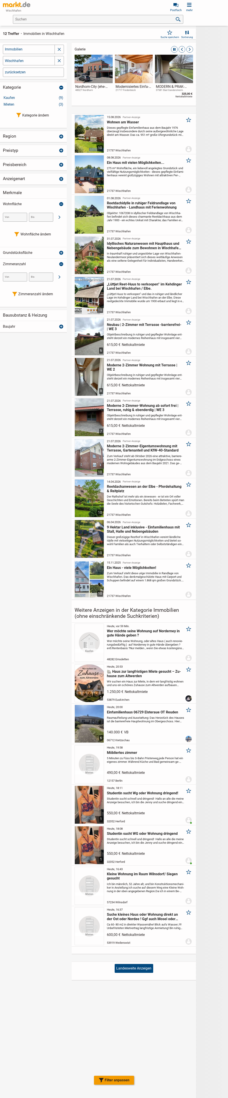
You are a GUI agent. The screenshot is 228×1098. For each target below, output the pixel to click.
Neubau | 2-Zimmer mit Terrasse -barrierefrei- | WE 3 (144, 327)
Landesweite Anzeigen (133, 968)
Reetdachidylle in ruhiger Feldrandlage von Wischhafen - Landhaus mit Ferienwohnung (142, 205)
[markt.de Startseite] (16, 4)
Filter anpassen (117, 1080)
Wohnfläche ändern (35, 234)
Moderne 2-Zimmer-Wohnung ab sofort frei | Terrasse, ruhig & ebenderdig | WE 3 (142, 407)
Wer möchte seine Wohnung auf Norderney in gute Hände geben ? (143, 633)
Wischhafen (14, 61)
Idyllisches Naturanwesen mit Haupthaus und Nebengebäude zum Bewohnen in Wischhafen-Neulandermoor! (144, 245)
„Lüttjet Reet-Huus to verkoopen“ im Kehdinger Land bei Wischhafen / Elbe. (144, 286)
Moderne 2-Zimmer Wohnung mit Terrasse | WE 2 (142, 367)
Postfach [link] (176, 10)
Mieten (33, 104)
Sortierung (187, 37)
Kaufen (33, 98)
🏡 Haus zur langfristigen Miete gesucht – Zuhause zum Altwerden (144, 673)
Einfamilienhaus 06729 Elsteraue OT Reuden (142, 712)
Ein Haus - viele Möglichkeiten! (131, 568)
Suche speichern (170, 37)
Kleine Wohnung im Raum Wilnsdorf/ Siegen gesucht (142, 876)
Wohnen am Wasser (123, 122)
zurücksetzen (15, 72)
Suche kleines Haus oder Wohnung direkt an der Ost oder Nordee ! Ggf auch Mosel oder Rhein (142, 916)
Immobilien (13, 49)
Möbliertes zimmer (122, 753)
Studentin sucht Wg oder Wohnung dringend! (142, 793)
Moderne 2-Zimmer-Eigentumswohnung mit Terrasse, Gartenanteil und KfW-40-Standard (143, 448)
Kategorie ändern (35, 115)
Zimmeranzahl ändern (35, 294)
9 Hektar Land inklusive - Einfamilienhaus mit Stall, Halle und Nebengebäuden (143, 529)
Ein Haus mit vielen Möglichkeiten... (135, 163)
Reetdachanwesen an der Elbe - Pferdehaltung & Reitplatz (144, 488)
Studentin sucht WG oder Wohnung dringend (142, 833)
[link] (94, 77)
